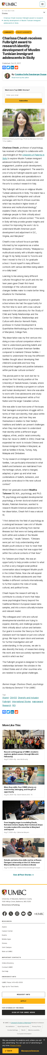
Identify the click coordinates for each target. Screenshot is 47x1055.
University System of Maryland (21, 1023)
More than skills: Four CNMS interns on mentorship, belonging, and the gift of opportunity (20, 789)
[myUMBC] (39, 914)
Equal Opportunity (24, 1026)
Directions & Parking (11, 905)
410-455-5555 (17, 982)
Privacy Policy (15, 1045)
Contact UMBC (7, 967)
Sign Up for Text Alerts (10, 986)
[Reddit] (16, 67)
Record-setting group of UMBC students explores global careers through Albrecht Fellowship (21, 754)
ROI (14, 705)
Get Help (5, 971)
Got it (9, 1051)
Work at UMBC (7, 951)
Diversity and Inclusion (28, 698)
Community (8, 32)
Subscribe (23, 101)
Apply (24, 1001)
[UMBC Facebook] (4, 913)
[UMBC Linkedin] (29, 913)
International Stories (21, 701)
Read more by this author (20, 77)
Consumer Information (24, 1034)
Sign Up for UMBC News (23, 1012)
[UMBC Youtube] (23, 913)
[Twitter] (8, 67)
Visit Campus (6, 947)
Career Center (7, 931)
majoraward (37, 701)
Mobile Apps (6, 939)
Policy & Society (23, 32)
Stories (4, 943)
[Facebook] (4, 67)
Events (4, 935)
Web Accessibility (34, 1030)
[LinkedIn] (12, 67)
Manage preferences (30, 1051)
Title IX (24, 1030)
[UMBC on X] (10, 913)
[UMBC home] (9, 4)
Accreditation (10, 1026)
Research (6, 705)
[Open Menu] (42, 4)
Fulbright (6, 701)
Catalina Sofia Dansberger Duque (30, 74)
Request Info (23, 994)
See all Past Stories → (23, 875)
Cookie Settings (12, 1030)
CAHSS (13, 698)
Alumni (5, 698)
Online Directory (8, 963)
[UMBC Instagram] (17, 913)
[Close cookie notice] (44, 1040)
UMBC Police (6, 982)
